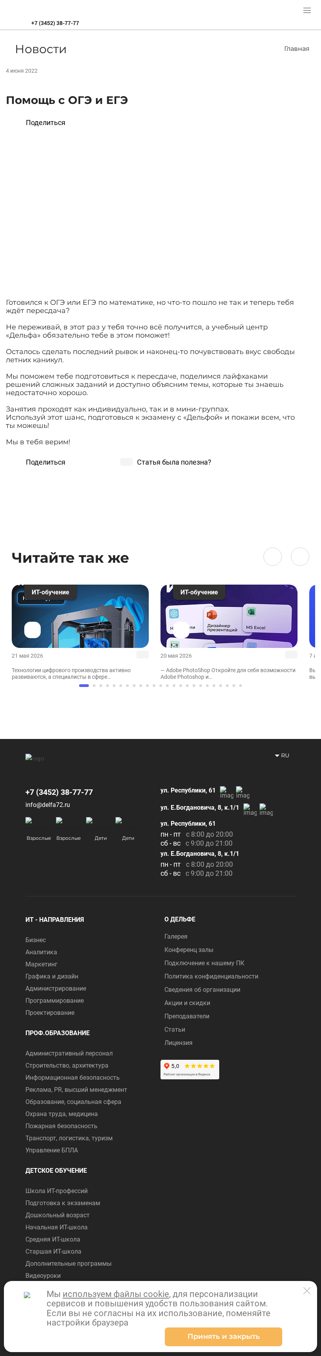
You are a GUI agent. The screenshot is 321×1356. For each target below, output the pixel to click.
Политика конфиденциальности (211, 976)
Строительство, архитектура (66, 1065)
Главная (297, 48)
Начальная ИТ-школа (56, 1227)
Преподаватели (186, 1016)
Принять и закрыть (224, 1336)
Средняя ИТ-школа (52, 1239)
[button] (272, 556)
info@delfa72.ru (47, 805)
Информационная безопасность (72, 1077)
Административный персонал (69, 1053)
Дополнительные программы (68, 1263)
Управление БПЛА (51, 1150)
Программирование (54, 1000)
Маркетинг (41, 964)
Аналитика (41, 952)
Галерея (176, 936)
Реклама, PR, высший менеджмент (76, 1089)
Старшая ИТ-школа (53, 1251)
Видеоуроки (43, 1275)
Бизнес (35, 940)
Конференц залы (188, 949)
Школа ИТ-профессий (56, 1191)
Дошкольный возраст (57, 1215)
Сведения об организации (202, 989)
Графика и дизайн (51, 976)
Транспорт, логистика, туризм (69, 1138)
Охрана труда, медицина (61, 1114)
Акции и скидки (187, 1003)
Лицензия (178, 1043)
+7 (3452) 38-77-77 (55, 23)
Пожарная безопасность (61, 1126)
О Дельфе (179, 919)
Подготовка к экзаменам (62, 1203)
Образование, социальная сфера (73, 1102)
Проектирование (49, 1012)
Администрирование (55, 988)
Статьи (174, 1029)
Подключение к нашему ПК (204, 963)
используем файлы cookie (116, 1294)
